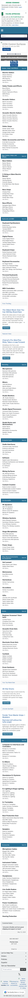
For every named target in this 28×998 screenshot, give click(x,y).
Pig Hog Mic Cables (8, 857)
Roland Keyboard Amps (9, 252)
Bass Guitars (7, 161)
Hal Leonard (6, 562)
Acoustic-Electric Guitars (11, 113)
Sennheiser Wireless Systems (10, 522)
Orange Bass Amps (8, 193)
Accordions (6, 588)
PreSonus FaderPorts (8, 479)
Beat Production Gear (10, 816)
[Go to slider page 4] (14, 54)
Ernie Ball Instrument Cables (10, 866)
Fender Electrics (7, 76)
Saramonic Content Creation (10, 492)
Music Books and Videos (9, 564)
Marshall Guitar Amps (8, 130)
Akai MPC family (7, 819)
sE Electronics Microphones (10, 539)
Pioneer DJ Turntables (8, 804)
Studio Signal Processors (11, 409)
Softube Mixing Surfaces (9, 475)
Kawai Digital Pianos (8, 244)
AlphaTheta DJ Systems (9, 781)
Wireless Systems (9, 518)
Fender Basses (6, 165)
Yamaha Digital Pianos (9, 242)
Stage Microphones (9, 532)
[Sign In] (22, 30)
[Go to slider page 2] (11, 54)
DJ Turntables (7, 802)
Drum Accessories (7, 625)
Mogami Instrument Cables (10, 864)
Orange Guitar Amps (8, 132)
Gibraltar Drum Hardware (9, 675)
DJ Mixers (6, 762)
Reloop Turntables (7, 808)
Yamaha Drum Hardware (9, 669)
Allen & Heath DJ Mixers (9, 766)
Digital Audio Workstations (10, 460)
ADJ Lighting (6, 791)
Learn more (15, 25)
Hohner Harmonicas (8, 582)
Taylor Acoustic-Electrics (9, 115)
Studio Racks (6, 426)
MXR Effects (6, 94)
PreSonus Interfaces (8, 448)
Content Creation (8, 485)
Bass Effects (7, 203)
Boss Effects (6, 88)
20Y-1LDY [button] (14, 943)
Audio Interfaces (8, 444)
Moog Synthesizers (8, 231)
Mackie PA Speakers (8, 512)
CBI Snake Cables (7, 895)
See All (24, 68)
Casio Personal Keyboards (10, 277)
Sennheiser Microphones (9, 373)
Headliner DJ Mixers (8, 768)
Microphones (7, 369)
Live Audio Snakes (9, 889)
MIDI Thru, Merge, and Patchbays (12, 269)
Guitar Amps (7, 126)
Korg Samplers (6, 833)
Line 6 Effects (6, 90)
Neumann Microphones (9, 371)
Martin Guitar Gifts (7, 603)
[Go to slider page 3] (12, 54)
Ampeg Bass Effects (8, 211)
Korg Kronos (6, 225)
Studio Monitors (8, 396)
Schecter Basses (7, 182)
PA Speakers (7, 505)
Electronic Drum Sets (10, 642)
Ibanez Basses (6, 163)
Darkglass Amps (7, 195)
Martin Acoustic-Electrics (9, 117)
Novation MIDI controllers (10, 294)
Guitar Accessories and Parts (13, 140)
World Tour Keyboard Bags (10, 265)
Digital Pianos (7, 236)
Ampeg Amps (6, 192)
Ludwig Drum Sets (7, 636)
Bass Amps (6, 190)
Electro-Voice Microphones (10, 537)
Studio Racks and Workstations (9, 423)
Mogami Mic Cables (8, 851)
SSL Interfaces (6, 452)
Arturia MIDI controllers (9, 296)
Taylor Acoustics (7, 103)
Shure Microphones (8, 374)
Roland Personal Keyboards (10, 283)
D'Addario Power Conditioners (11, 910)
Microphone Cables (9, 849)
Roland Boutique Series (9, 227)
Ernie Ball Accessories (8, 142)
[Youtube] (24, 975)
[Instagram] (14, 975)
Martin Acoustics (7, 101)
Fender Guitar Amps (8, 128)
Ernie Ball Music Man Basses (10, 184)
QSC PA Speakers (7, 507)
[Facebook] (8, 975)
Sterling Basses (6, 180)
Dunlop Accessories (8, 144)
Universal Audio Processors (10, 411)
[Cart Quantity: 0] (20, 30)
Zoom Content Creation (9, 490)
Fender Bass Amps (7, 197)
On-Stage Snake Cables (9, 891)
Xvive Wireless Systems (9, 524)
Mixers (4, 382)
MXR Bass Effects (7, 207)
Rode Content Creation (9, 487)
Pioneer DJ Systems (8, 779)
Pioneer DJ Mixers (7, 764)
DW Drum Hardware (8, 671)
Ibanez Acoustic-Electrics (9, 121)
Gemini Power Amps (8, 549)
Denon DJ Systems (8, 777)
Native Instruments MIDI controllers (12, 290)
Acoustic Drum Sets (9, 629)
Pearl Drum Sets (7, 635)
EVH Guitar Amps (7, 134)
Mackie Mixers (6, 386)
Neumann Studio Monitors (10, 401)
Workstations (6, 428)
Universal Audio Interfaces (10, 446)
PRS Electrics (6, 78)
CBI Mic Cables (6, 853)
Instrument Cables (9, 862)
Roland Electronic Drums (9, 644)
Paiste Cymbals (7, 661)
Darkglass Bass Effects (9, 205)
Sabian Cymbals (7, 656)
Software (5, 458)
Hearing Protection (9, 916)
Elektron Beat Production (9, 821)
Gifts (4, 595)
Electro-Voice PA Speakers (10, 510)
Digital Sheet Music (8, 566)
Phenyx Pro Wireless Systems (11, 526)
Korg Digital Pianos (8, 240)
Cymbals (5, 654)
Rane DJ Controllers (8, 750)
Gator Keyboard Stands (9, 267)
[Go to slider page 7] (18, 54)
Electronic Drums (7, 623)
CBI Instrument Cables (8, 868)
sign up (23, 969)
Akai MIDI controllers (8, 292)
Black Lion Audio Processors (10, 413)
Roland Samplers (7, 837)
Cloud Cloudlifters (7, 417)
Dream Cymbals (7, 660)
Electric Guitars (8, 73)
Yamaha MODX (6, 229)
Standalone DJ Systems (11, 775)
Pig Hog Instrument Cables (10, 870)
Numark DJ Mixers (7, 769)
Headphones (7, 876)
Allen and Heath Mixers (9, 388)
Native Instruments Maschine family (12, 818)
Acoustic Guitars (8, 99)
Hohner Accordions (8, 590)
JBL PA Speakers (7, 509)
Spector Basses (7, 167)
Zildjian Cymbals (7, 658)
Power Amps (7, 545)
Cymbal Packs (6, 619)
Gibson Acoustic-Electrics (10, 119)
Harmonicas (7, 580)
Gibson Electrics (7, 75)
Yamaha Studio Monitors (9, 400)
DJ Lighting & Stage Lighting (13, 789)
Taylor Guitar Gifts (7, 601)
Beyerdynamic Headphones (10, 880)
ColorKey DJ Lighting (8, 796)
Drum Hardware (8, 667)
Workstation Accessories (9, 430)
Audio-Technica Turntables (10, 806)
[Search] (25, 35)
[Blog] (3, 975)
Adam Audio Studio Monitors (10, 403)
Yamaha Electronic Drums (10, 648)
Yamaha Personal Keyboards (10, 279)
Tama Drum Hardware (8, 673)
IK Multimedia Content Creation (11, 489)
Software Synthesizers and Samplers (13, 462)
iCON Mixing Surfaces (8, 477)
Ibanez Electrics (7, 80)
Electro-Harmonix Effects (9, 92)
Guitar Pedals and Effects (12, 86)
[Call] (25, 30)
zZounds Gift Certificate (9, 597)
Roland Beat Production (9, 823)
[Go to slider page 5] (15, 54)
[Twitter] (19, 975)
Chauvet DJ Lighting (8, 793)
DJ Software (6, 465)
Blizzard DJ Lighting (8, 794)
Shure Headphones (8, 882)
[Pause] (7, 54)
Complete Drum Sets (8, 621)
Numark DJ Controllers (9, 756)
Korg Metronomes (7, 574)
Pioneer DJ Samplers (8, 835)
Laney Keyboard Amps (9, 254)
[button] (2, 30)
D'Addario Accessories (9, 146)
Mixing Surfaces (8, 471)
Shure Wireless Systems (9, 520)
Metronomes (7, 572)
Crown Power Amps (8, 547)
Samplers (6, 829)
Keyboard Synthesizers (11, 223)
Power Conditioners (9, 903)
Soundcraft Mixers (7, 390)
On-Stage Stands (7, 263)
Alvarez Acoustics (7, 107)
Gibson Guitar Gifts (8, 599)
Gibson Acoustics (7, 105)
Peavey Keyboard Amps (9, 256)
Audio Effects (6, 464)
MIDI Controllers (8, 288)
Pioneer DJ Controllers (9, 748)
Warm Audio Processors (9, 415)
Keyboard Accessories (10, 261)
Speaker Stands (7, 432)
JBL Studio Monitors (8, 398)
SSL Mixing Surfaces (8, 473)
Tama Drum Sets (7, 631)
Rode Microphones (7, 376)
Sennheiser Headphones (9, 884)
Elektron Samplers (7, 831)
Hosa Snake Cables (8, 893)
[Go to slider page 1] (9, 54)
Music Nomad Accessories (10, 147)
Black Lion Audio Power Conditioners (13, 909)
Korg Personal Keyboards (9, 281)
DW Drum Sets (6, 633)
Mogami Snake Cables (9, 897)
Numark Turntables (8, 810)
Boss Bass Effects (7, 209)
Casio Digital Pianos (8, 238)
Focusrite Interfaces (8, 450)
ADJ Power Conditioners (9, 905)
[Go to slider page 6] (17, 54)
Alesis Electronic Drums (9, 646)
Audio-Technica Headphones (10, 878)
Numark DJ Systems (8, 783)
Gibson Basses (6, 168)
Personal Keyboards (10, 275)
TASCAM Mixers (7, 384)
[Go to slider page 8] (20, 54)
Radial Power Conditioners (10, 907)
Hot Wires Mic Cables (8, 855)
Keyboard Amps (8, 250)
